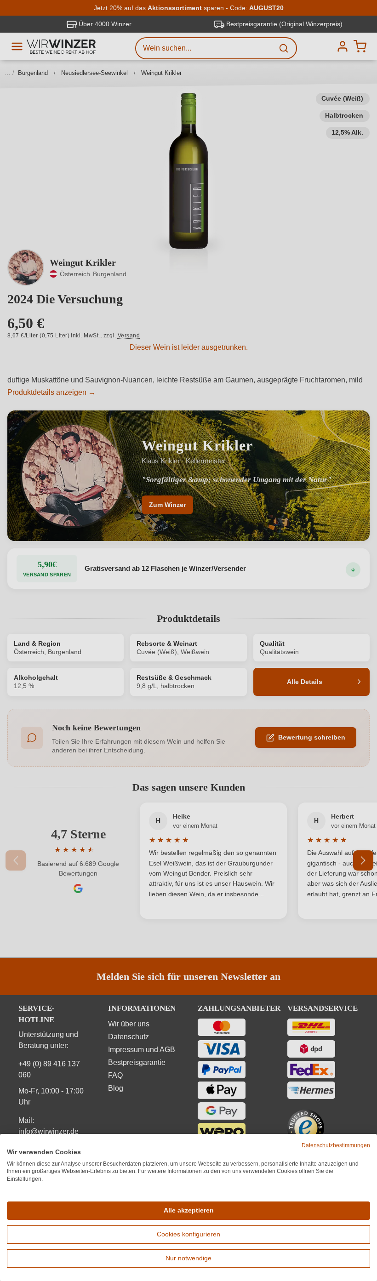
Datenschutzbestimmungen (336, 1145)
